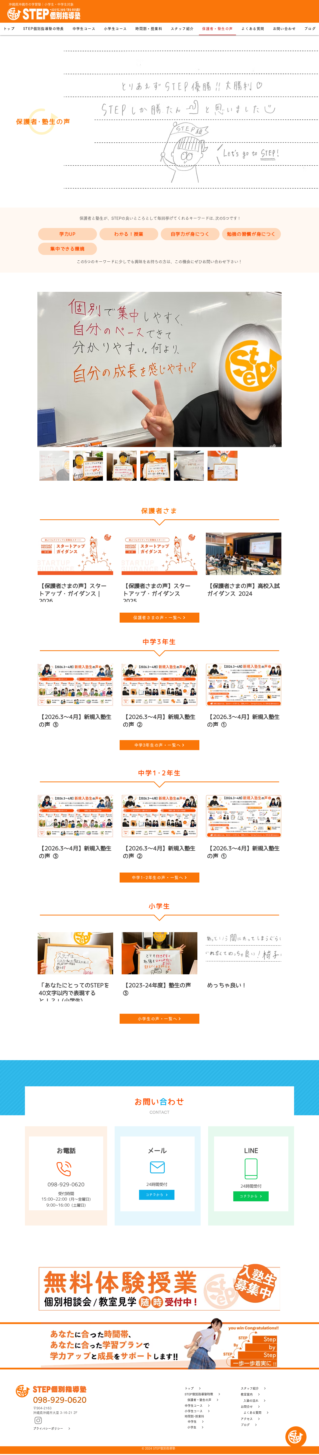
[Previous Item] (46, 369)
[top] (296, 1437)
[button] (148, 29)
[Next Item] (273, 369)
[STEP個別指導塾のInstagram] (38, 1420)
